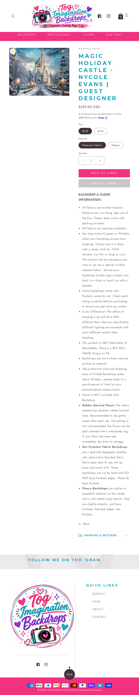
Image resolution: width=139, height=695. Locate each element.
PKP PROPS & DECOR (61, 690)
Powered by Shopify (89, 690)
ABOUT (97, 609)
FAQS (96, 601)
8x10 (85, 131)
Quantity (83, 153)
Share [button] (86, 524)
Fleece (116, 145)
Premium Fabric (92, 145)
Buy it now (104, 183)
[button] (13, 16)
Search (98, 594)
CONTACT (99, 617)
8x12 (101, 131)
